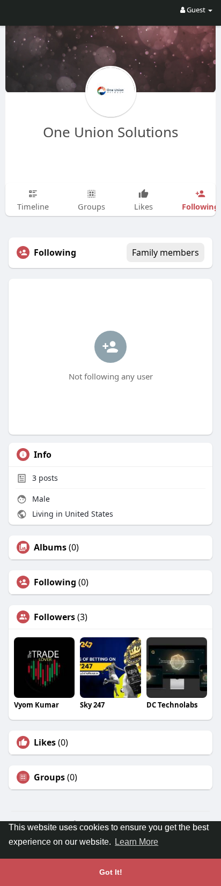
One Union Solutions (110, 132)
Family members (165, 252)
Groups (49, 777)
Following (55, 582)
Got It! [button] (110, 872)
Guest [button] (196, 9)
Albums (50, 547)
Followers (54, 617)
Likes (45, 742)
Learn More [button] (136, 841)
